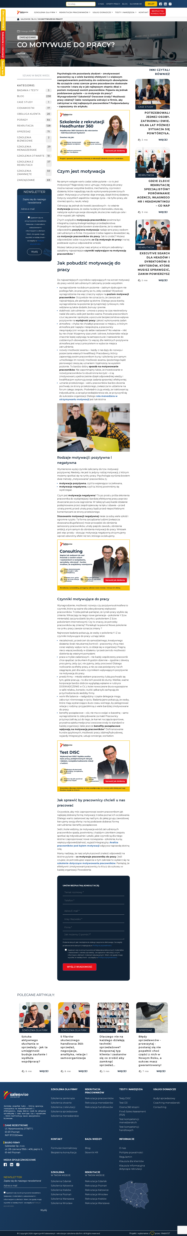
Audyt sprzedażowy (164, 1098)
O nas (101, 4)
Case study (25, 102)
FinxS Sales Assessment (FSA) (132, 1113)
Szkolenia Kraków (61, 1190)
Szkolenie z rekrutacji (3, 45)
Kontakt (144, 12)
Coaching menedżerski (166, 1102)
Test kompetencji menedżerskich (129, 1121)
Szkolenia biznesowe (25, 139)
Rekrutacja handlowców (99, 1107)
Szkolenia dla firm (44, 12)
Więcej (163, 140)
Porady (22, 120)
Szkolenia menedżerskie (65, 1116)
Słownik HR (136, 4)
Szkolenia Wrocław (61, 1203)
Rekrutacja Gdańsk (96, 1181)
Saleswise (25, 19)
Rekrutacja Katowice (97, 1190)
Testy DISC (125, 1098)
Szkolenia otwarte (61, 1102)
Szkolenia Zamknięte (24, 172)
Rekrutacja (25, 125)
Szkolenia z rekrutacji (25, 163)
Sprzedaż (24, 131)
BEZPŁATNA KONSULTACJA (158, 12)
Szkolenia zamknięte (63, 1098)
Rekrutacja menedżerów (99, 1102)
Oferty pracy (113, 4)
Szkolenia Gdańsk (61, 1181)
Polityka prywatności (131, 1152)
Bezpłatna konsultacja (64, 1152)
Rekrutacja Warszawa (97, 1203)
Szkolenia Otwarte (31, 156)
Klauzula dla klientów (131, 1161)
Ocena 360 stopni (129, 1107)
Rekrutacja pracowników (73, 12)
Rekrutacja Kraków (96, 1199)
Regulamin (125, 1157)
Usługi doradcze (102, 12)
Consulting (159, 1107)
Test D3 (123, 1102)
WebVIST (165, 1233)
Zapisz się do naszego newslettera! (34, 201)
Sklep (151, 4)
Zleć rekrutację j (3, 20)
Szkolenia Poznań (61, 1194)
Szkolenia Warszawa (62, 1199)
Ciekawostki (25, 108)
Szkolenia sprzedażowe (64, 1111)
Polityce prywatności (102, 945)
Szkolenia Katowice (62, 1185)
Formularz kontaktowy (64, 1148)
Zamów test (2, 67)
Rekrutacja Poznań (96, 1185)
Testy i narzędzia (124, 12)
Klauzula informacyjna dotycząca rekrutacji (132, 1167)
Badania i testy (27, 90)
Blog (125, 4)
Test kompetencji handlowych (129, 1128)
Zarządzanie (26, 180)
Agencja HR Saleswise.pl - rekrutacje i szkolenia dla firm (58, 1233)
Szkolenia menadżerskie (27, 148)
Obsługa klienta (28, 114)
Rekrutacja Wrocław (96, 1194)
